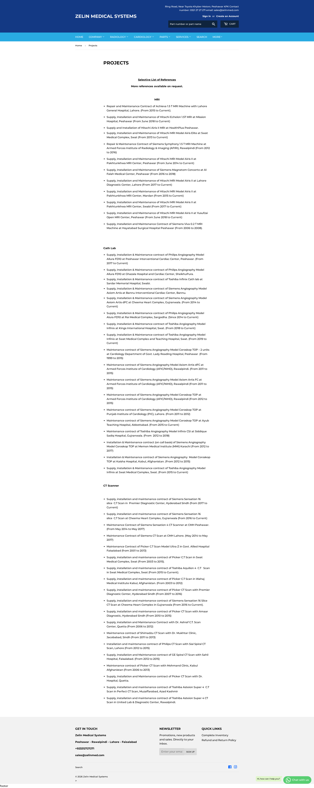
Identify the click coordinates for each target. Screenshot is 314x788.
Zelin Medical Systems (106, 16)
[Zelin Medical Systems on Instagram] (235, 767)
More (216, 36)
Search (202, 36)
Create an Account (227, 16)
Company (96, 36)
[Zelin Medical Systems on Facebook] (230, 767)
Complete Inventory (215, 735)
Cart (232, 23)
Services (182, 36)
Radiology (118, 36)
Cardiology (143, 36)
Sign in (206, 16)
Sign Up (190, 752)
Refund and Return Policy (219, 740)
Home (79, 36)
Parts (164, 36)
